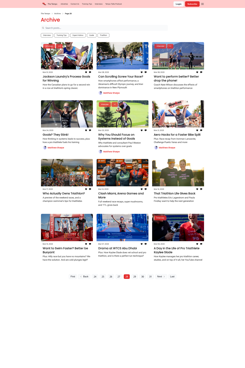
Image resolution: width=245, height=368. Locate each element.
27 (119, 276)
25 (103, 276)
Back (85, 276)
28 (126, 276)
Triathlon (103, 35)
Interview (47, 35)
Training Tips (62, 35)
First (73, 276)
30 (142, 276)
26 (111, 276)
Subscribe (192, 4)
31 (150, 276)
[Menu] (202, 3)
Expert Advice (78, 35)
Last (172, 276)
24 (95, 276)
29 (134, 276)
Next (159, 276)
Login (178, 4)
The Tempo (45, 13)
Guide (91, 35)
